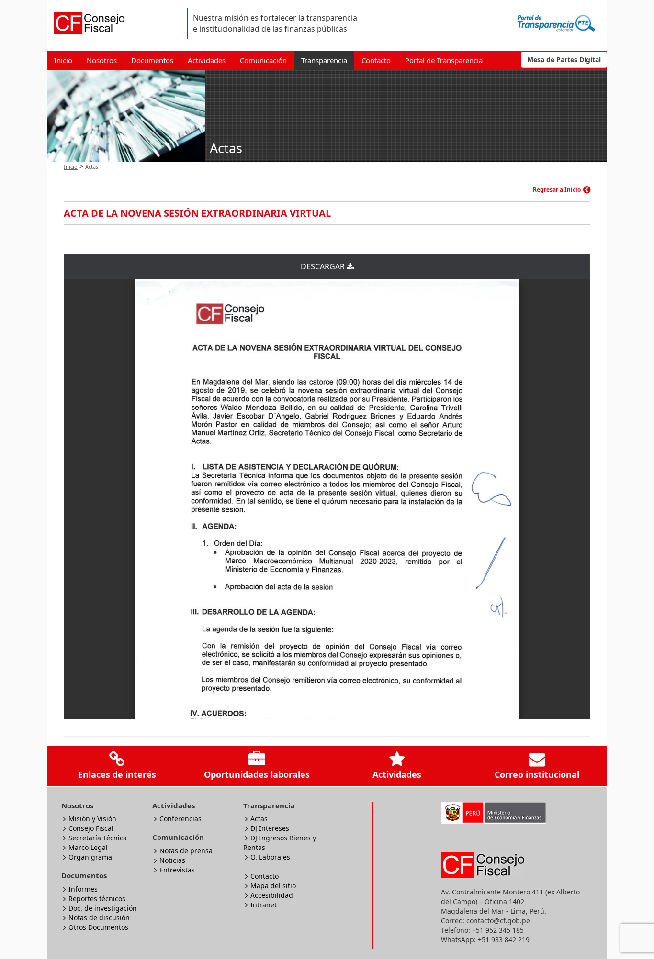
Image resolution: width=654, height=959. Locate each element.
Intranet (263, 904)
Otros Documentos (98, 927)
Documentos (152, 60)
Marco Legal (88, 847)
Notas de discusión (99, 917)
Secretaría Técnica (97, 837)
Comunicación (263, 60)
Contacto (376, 60)
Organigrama (90, 856)
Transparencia (324, 60)
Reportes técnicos (96, 898)
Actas (259, 818)
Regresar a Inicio (557, 190)
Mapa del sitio (273, 885)
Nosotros (102, 60)
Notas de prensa (186, 850)
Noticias (172, 860)
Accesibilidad (271, 895)
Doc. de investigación (102, 908)
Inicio (63, 60)
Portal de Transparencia (444, 60)
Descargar (324, 266)
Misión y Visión (92, 818)
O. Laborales (270, 856)
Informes (83, 888)
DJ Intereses (269, 828)
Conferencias (180, 818)
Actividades (207, 60)
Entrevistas (177, 869)
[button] (564, 60)
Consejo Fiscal (90, 828)
